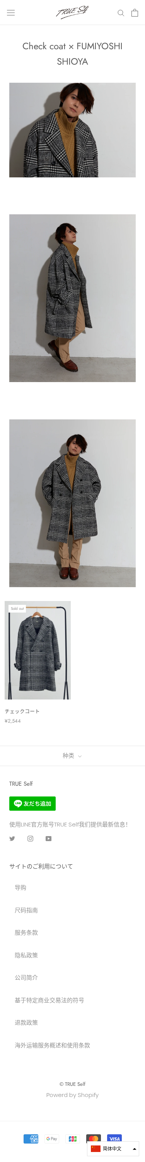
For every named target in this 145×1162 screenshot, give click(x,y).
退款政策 (26, 1022)
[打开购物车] (134, 13)
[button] (113, 1148)
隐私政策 (26, 955)
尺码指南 (26, 910)
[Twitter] (12, 838)
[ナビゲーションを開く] (11, 13)
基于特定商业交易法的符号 (49, 1000)
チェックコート (22, 711)
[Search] (121, 12)
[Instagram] (30, 838)
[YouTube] (48, 838)
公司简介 (26, 977)
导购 (20, 887)
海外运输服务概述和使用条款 (52, 1045)
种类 (69, 755)
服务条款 (26, 932)
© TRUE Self (72, 1084)
